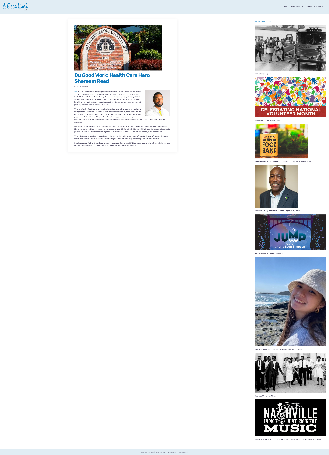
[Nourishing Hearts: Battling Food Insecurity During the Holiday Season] (290, 141)
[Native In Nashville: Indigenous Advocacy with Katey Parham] (290, 301)
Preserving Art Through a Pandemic (269, 253)
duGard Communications (169, 452)
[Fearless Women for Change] (290, 373)
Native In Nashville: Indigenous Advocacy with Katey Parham (279, 349)
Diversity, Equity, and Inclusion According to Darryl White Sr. (279, 211)
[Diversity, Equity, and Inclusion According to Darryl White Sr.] (290, 186)
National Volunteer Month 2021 (267, 120)
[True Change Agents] (290, 48)
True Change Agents (263, 74)
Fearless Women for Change (266, 396)
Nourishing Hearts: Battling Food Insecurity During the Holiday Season (283, 161)
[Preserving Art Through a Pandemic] (290, 232)
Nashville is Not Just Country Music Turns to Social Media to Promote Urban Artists (288, 439)
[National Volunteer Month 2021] (290, 97)
